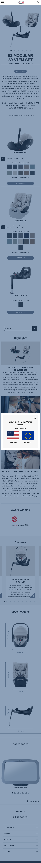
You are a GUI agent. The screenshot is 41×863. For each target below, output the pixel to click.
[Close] (35, 417)
